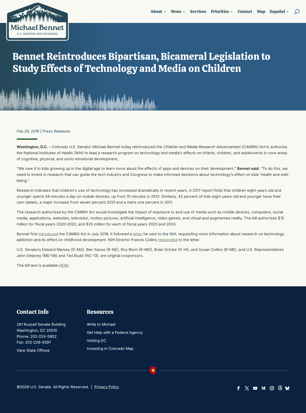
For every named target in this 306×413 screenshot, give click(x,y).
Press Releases (56, 131)
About (156, 11)
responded (168, 240)
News (176, 11)
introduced (48, 234)
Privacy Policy (106, 387)
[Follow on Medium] (263, 388)
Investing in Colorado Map (110, 348)
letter (137, 234)
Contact (245, 11)
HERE (64, 265)
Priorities (220, 11)
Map (261, 11)
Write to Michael (101, 324)
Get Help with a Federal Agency (115, 332)
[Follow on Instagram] (272, 388)
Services (198, 11)
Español (277, 11)
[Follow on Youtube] (255, 388)
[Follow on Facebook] (238, 388)
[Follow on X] (247, 388)
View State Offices (33, 350)
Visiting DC (96, 340)
